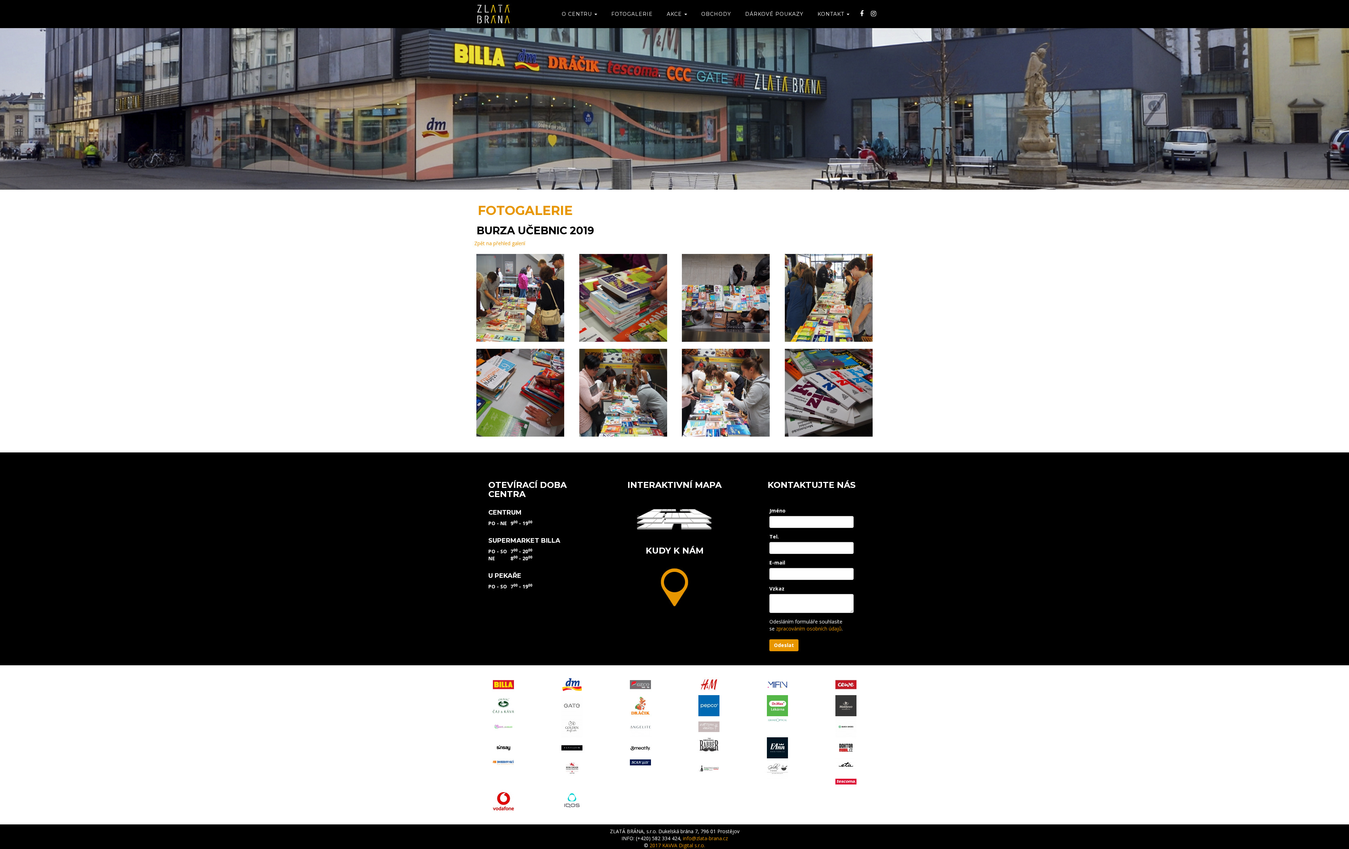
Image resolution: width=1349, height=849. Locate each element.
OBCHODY (716, 14)
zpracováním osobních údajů (809, 628)
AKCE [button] (675, 14)
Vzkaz (776, 588)
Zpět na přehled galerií (499, 243)
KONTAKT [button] (831, 14)
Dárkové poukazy (774, 14)
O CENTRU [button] (578, 14)
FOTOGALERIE (632, 14)
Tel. (774, 536)
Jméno (777, 510)
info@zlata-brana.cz (705, 838)
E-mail (777, 562)
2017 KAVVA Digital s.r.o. (677, 845)
